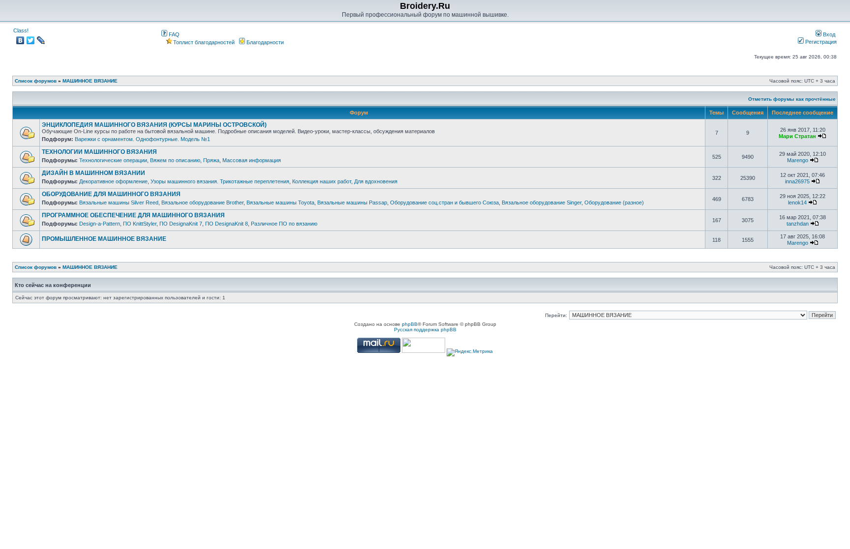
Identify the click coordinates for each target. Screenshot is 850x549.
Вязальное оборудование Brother (202, 202)
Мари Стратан (797, 136)
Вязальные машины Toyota (280, 202)
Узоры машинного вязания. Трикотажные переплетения (220, 181)
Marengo (797, 160)
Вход (828, 34)
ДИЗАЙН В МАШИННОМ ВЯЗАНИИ (93, 173)
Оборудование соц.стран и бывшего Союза (444, 202)
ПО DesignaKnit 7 (180, 224)
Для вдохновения (375, 181)
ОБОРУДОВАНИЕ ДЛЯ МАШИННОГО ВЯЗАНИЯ (111, 194)
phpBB (410, 324)
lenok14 (797, 202)
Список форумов (36, 81)
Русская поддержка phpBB (425, 329)
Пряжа (211, 160)
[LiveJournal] (41, 40)
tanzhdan (798, 224)
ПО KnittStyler (139, 224)
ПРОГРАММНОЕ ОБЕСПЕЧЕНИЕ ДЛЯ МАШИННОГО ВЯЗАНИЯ (133, 215)
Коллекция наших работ (321, 181)
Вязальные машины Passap (352, 202)
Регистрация (820, 42)
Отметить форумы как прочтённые (792, 99)
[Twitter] (31, 40)
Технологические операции (113, 160)
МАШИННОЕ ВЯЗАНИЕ (90, 81)
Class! (21, 30)
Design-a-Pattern (99, 224)
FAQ (173, 34)
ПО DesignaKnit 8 (226, 224)
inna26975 (797, 181)
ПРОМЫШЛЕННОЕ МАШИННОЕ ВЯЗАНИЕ (104, 238)
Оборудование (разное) (614, 202)
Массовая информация (251, 160)
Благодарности (264, 42)
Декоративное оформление (113, 181)
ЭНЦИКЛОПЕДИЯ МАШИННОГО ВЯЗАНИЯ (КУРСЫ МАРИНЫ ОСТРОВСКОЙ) (154, 124)
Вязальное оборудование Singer (541, 202)
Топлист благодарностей (204, 42)
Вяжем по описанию (175, 160)
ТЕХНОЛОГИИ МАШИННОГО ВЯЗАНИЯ (99, 151)
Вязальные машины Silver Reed (118, 202)
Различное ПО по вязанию (284, 224)
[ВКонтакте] (20, 40)
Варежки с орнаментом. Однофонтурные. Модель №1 (142, 139)
